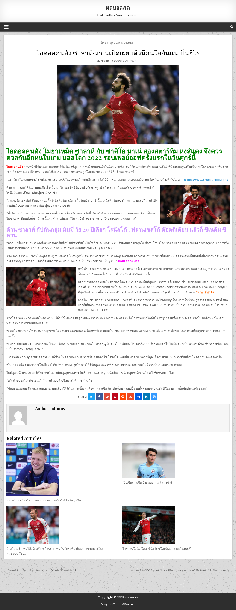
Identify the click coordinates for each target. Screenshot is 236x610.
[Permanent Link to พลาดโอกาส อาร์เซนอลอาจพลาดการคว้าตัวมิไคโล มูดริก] (59, 469)
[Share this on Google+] (107, 396)
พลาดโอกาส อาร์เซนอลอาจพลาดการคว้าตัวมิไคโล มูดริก (43, 500)
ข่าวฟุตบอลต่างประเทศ (119, 42)
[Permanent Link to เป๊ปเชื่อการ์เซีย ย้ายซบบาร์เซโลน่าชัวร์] (175, 460)
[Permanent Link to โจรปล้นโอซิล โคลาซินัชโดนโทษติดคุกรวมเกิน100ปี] (175, 525)
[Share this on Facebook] (99, 396)
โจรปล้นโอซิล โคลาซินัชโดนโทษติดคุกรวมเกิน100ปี (156, 548)
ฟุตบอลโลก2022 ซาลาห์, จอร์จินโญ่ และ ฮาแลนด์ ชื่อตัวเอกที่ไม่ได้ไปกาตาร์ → (181, 570)
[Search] (231, 27)
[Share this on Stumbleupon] (130, 396)
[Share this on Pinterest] (115, 396)
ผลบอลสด (118, 7)
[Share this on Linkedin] (146, 396)
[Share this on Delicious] (154, 396)
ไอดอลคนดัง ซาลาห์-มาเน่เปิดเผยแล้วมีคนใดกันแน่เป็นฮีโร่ (118, 52)
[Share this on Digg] (138, 396)
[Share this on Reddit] (123, 396)
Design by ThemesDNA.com (118, 604)
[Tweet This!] (91, 396)
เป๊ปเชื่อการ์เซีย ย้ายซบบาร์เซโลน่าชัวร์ (147, 482)
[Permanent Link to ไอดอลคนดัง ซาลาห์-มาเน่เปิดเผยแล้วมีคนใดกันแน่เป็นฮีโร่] (118, 104)
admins (105, 60)
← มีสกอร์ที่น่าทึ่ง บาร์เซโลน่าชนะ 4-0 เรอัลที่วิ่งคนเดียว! (39, 570)
